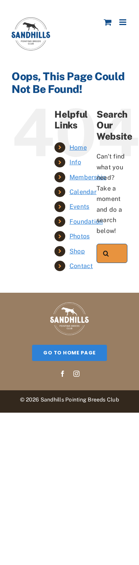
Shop (77, 251)
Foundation (86, 221)
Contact (81, 266)
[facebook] (62, 374)
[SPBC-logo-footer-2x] (69, 305)
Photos (80, 236)
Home (78, 147)
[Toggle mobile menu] (123, 22)
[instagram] (76, 374)
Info (75, 162)
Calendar (83, 192)
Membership (88, 177)
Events (79, 206)
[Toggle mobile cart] (108, 22)
